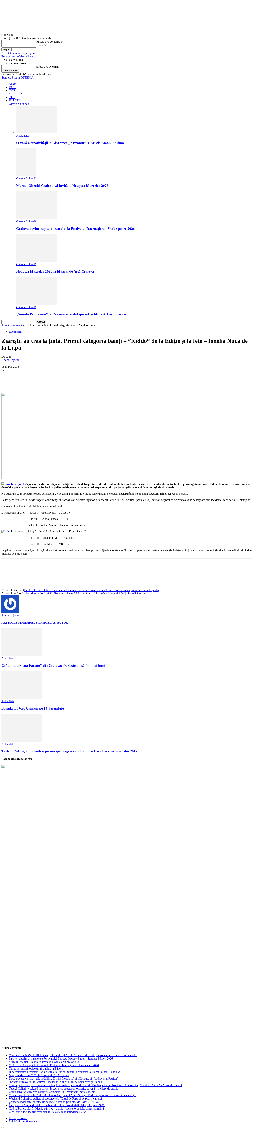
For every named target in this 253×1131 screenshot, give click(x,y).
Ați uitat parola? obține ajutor (18, 53)
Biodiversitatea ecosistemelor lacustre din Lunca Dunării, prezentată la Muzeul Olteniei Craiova (64, 1071)
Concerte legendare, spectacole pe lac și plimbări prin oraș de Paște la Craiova (54, 1101)
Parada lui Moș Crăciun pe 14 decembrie (32, 708)
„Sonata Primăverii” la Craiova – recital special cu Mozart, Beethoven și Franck (55, 1081)
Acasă (5, 325)
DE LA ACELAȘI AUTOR (50, 622)
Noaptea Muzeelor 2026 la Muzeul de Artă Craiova (55, 271)
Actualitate (22, 135)
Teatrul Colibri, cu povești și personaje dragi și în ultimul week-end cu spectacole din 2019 (69, 751)
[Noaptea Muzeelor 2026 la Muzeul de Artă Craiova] (36, 260)
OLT (12, 97)
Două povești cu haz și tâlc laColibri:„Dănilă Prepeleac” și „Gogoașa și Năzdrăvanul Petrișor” (64, 1078)
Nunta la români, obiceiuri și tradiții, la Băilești (36, 1068)
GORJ (12, 90)
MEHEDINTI (17, 93)
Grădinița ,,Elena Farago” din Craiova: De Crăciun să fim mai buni (53, 665)
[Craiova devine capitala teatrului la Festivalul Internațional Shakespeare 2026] (36, 218)
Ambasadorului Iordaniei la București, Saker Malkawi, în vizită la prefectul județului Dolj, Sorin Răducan (83, 593)
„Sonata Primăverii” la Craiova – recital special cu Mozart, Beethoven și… (72, 314)
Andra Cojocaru (10, 360)
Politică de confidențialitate (17, 56)
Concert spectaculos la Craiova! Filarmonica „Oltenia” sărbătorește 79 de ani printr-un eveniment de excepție (72, 1095)
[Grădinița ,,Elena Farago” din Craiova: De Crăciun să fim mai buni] (21, 655)
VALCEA (15, 100)
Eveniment (15, 325)
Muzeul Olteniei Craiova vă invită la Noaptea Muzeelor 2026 (62, 186)
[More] (94, 382)
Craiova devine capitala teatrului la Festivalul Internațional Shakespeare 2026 (75, 229)
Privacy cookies (18, 1118)
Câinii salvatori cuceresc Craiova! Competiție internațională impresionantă (52, 1091)
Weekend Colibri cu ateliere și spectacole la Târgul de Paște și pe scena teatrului (55, 1098)
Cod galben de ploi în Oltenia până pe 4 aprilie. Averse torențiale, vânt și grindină (56, 1108)
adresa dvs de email (47, 66)
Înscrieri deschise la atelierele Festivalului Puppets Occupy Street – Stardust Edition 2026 (61, 1058)
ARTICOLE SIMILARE (17, 622)
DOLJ (12, 87)
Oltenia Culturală (19, 103)
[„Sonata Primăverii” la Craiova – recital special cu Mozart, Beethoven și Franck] (36, 303)
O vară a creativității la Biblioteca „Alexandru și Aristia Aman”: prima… (71, 143)
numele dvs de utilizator (50, 41)
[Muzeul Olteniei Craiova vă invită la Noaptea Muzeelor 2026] (26, 175)
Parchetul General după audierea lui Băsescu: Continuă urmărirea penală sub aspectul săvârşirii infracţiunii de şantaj (91, 590)
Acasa (12, 83)
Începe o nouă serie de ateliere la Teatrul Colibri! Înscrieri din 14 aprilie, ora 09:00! (57, 1105)
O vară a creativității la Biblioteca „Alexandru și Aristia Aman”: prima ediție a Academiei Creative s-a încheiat (73, 1055)
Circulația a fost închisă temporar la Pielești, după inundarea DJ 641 (48, 1111)
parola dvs (42, 45)
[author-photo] (10, 612)
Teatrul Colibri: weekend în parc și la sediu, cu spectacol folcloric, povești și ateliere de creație (63, 1088)
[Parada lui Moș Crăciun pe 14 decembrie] (21, 697)
